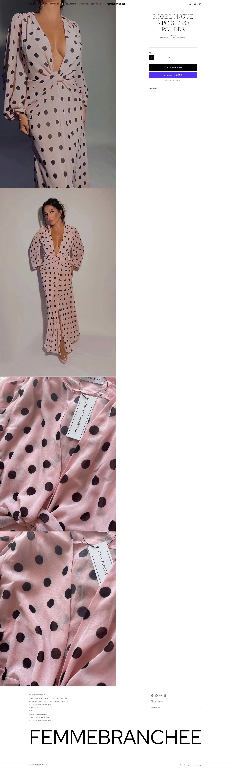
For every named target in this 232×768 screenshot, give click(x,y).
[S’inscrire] (201, 707)
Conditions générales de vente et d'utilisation (48, 698)
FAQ (30, 711)
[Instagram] (156, 695)
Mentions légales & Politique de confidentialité (48, 701)
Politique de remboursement (40, 705)
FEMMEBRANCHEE (40, 765)
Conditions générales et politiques (191, 765)
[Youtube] (160, 695)
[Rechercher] (190, 4)
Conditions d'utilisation (39, 717)
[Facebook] (152, 695)
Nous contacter (35, 708)
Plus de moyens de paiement (173, 80)
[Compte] (195, 4)
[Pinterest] (165, 695)
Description (154, 89)
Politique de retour (37, 695)
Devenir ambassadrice (38, 714)
